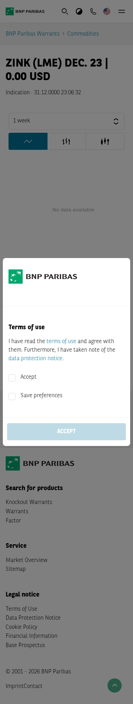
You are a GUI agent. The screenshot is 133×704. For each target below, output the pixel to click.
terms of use (61, 342)
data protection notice (35, 359)
